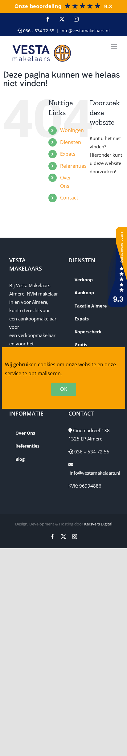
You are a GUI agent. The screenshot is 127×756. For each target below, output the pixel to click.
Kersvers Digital (98, 524)
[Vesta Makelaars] (63, 4)
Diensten (70, 142)
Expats (68, 154)
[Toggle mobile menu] (114, 46)
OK (63, 389)
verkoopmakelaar (36, 335)
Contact (69, 197)
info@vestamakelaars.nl (85, 31)
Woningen (72, 130)
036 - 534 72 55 (38, 31)
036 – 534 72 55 (91, 451)
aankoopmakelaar (37, 319)
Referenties (73, 166)
